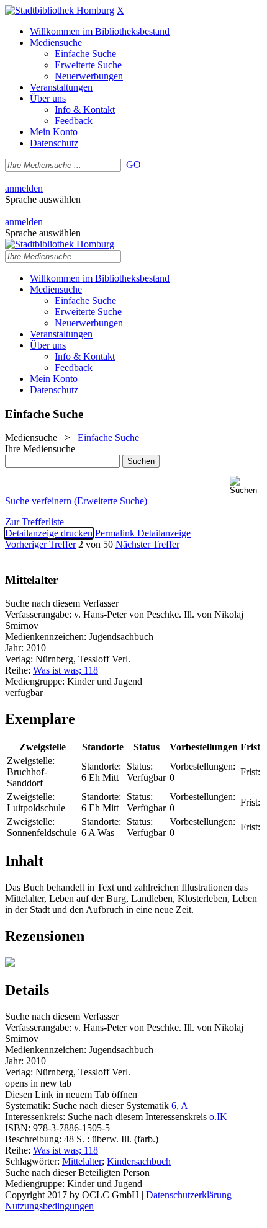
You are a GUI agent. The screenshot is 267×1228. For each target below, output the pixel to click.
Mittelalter (82, 1161)
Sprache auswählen (43, 199)
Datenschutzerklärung (189, 1195)
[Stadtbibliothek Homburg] (59, 10)
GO (133, 164)
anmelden (24, 188)
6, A (179, 1105)
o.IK (218, 1116)
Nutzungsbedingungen (49, 1206)
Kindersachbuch (139, 1161)
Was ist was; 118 (65, 670)
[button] (246, 485)
